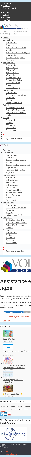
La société (7, 3)
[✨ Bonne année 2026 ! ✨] (8, 392)
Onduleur (10, 45)
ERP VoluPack (12, 67)
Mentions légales (10, 454)
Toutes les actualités (15, 107)
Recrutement (11, 130)
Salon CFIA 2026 (9, 339)
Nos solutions (9, 62)
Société (6, 117)
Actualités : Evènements (16, 110)
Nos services (8, 90)
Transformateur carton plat (18, 52)
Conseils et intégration (16, 95)
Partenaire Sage (13, 87)
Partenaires (11, 127)
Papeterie (10, 60)
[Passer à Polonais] (17, 136)
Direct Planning (13, 82)
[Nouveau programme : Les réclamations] (8, 377)
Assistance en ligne (11, 8)
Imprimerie (11, 55)
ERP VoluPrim (12, 70)
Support (9, 100)
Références (10, 125)
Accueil (6, 37)
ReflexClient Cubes (14, 80)
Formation (10, 97)
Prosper (9, 85)
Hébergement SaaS (14, 102)
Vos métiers (8, 40)
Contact (6, 5)
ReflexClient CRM (13, 77)
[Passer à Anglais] (17, 134)
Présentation (11, 42)
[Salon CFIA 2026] (8, 337)
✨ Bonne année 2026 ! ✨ (13, 394)
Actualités (7, 105)
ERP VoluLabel (12, 72)
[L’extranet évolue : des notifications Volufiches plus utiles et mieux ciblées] (8, 349)
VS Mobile (10, 75)
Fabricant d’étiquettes (15, 57)
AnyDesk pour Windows (14, 312)
